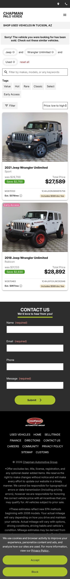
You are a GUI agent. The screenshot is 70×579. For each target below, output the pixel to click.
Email (17, 341)
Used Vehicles (20, 434)
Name (17, 322)
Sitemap (27, 452)
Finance (15, 440)
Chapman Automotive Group (40, 462)
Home (37, 434)
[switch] (65, 15)
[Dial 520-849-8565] (66, 3)
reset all (24, 62)
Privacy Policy (52, 446)
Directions (32, 440)
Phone (10, 359)
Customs (42, 452)
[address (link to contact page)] (58, 3)
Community (30, 446)
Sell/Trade (52, 434)
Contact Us (51, 440)
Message (19, 378)
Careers (13, 446)
